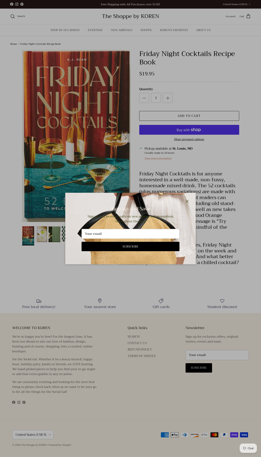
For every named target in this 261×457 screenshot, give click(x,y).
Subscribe (130, 246)
